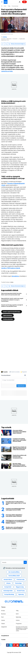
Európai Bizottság (9, 594)
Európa (3, 610)
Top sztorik (6, 427)
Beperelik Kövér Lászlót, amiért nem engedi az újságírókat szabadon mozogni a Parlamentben (12, 300)
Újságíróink (4, 626)
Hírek (5, 6)
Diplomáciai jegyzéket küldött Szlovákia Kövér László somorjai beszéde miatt (11, 294)
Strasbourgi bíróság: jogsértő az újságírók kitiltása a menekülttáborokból (12, 305)
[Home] (1, 6)
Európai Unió (7, 587)
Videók (3, 623)
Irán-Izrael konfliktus (14, 572)
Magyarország (20, 587)
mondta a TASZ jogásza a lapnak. (10, 268)
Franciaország (15, 6)
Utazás (3, 620)
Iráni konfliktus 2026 (14, 575)
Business (3, 613)
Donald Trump (21, 590)
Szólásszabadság (8, 319)
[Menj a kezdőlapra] (5, 2)
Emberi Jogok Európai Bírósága (11, 311)
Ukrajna (8, 583)
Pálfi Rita (5, 36)
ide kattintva (15, 276)
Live (24, 1)
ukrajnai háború (8, 579)
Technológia (18, 583)
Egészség (21, 594)
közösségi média (8, 590)
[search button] (25, 562)
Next (2, 617)
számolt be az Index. (7, 71)
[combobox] (14, 562)
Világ (9, 6)
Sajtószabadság (7, 315)
